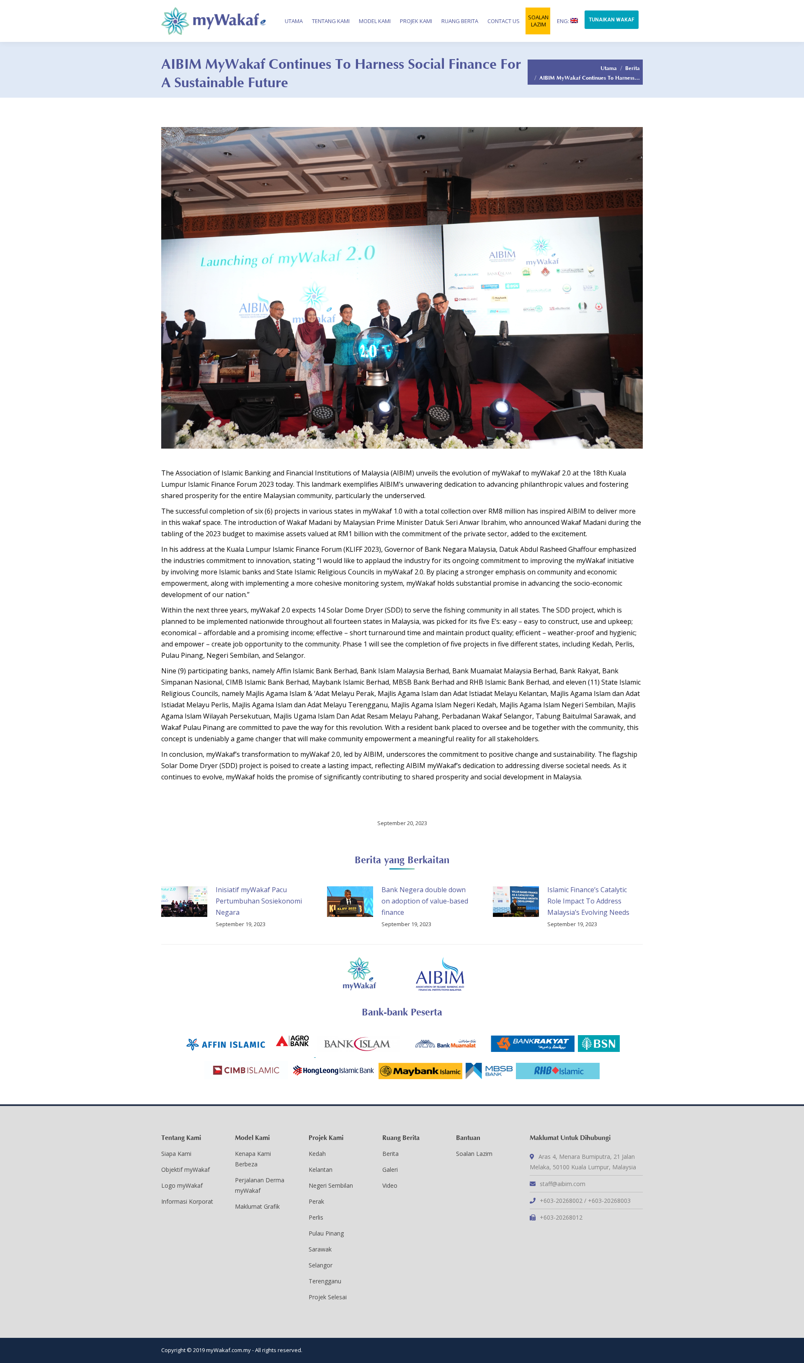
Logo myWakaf (182, 1185)
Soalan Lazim (474, 1154)
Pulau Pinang (326, 1233)
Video (389, 1185)
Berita (632, 67)
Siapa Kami (176, 1154)
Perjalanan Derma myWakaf (259, 1185)
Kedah (317, 1154)
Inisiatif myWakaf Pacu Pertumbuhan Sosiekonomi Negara (259, 901)
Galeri (390, 1169)
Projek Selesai (328, 1297)
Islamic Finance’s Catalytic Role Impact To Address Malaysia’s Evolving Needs (588, 901)
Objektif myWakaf (185, 1169)
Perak (316, 1201)
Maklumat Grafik (257, 1206)
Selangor (320, 1265)
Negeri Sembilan (331, 1185)
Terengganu (325, 1281)
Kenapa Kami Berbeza (253, 1159)
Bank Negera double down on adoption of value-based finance (424, 901)
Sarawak (320, 1249)
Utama (608, 67)
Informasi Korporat (187, 1201)
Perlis (316, 1217)
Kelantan (320, 1169)
